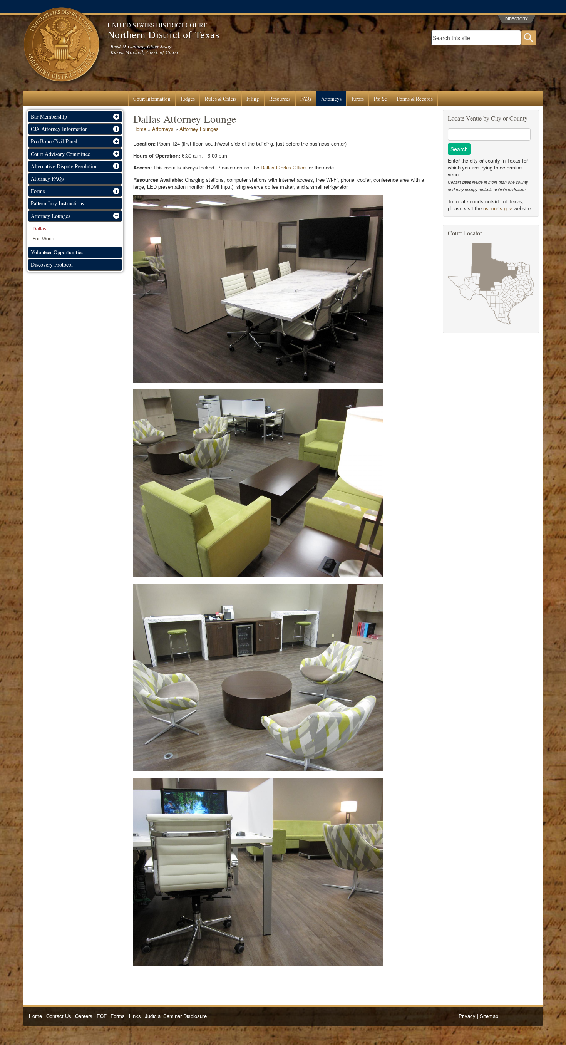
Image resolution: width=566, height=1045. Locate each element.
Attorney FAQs (47, 178)
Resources (279, 98)
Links (135, 1016)
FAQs (305, 98)
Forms (118, 1016)
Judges (188, 98)
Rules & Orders (220, 98)
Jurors (358, 98)
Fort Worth (43, 239)
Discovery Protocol (52, 264)
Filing (252, 98)
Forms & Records (415, 98)
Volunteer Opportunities (57, 252)
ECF (102, 1016)
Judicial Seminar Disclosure (176, 1016)
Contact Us (58, 1016)
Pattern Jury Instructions (57, 203)
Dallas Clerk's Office (283, 167)
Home (139, 129)
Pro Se (380, 98)
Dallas (39, 228)
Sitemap (489, 1016)
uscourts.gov (497, 208)
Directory (516, 19)
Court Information (152, 98)
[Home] (61, 87)
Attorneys (331, 98)
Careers (83, 1016)
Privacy (467, 1016)
